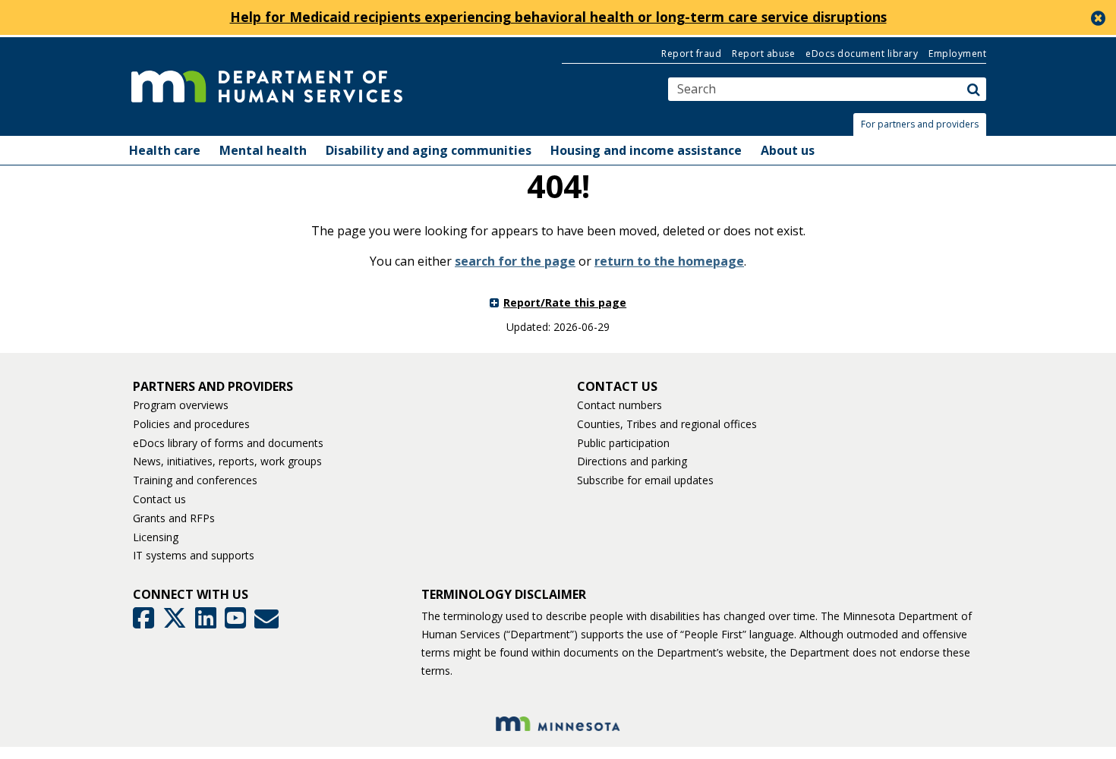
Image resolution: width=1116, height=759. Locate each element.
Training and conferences (195, 480)
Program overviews (181, 405)
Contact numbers (619, 405)
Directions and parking (632, 461)
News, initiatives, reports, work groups (227, 461)
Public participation (623, 443)
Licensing (155, 537)
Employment (957, 53)
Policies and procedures (191, 424)
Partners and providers (213, 386)
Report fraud (691, 53)
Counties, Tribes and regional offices (667, 424)
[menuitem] (164, 150)
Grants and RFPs (174, 518)
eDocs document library (861, 53)
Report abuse (763, 53)
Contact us (159, 499)
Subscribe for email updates (645, 480)
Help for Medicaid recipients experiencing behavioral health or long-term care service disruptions (558, 17)
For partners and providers (920, 124)
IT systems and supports (193, 555)
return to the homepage (669, 261)
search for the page (515, 261)
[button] (924, 124)
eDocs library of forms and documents (228, 443)
